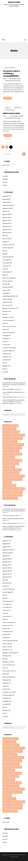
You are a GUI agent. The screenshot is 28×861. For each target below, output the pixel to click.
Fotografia (5, 293)
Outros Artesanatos (7, 320)
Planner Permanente (8, 332)
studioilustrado (8, 495)
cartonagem (7, 438)
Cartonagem (5, 260)
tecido (19, 495)
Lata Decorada (6, 299)
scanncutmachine (9, 485)
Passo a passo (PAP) (7, 326)
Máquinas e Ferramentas (10, 67)
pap (5, 476)
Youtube (4, 185)
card (21, 435)
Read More (7, 98)
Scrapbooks (5, 354)
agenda (6, 425)
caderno (6, 435)
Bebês (4, 254)
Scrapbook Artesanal (9, 110)
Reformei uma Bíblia (7, 389)
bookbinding (8, 432)
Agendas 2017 (6, 229)
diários (4, 275)
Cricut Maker (5, 263)
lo (12, 466)
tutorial (6, 498)
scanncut (7, 482)
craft (6, 441)
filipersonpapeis (8, 457)
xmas (14, 498)
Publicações (5, 335)
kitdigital (14, 463)
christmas (18, 438)
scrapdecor (5, 357)
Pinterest (4, 182)
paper (21, 476)
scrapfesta (5, 360)
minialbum (7, 473)
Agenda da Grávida (7, 205)
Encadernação (6, 287)
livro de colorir (6, 305)
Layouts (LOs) (6, 302)
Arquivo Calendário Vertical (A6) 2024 (12, 392)
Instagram (5, 179)
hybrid (6, 463)
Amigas (4, 241)
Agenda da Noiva (6, 208)
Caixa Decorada (6, 257)
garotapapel (8, 460)
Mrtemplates (14, 856)
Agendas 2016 (6, 226)
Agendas (4, 211)
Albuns (4, 235)
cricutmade (7, 444)
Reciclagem (5, 338)
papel (13, 476)
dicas (18, 448)
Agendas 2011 (5, 217)
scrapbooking (19, 488)
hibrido (18, 460)
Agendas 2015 (6, 223)
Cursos (4, 269)
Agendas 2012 (6, 220)
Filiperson (5, 290)
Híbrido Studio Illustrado (8, 296)
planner (18, 479)
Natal (3, 314)
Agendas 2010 (8, 107)
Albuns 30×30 (6, 238)
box (16, 432)
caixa (14, 435)
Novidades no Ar (17, 107)
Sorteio (4, 372)
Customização (6, 272)
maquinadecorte (8, 470)
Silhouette (5, 366)
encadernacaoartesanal (11, 451)
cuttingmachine (8, 448)
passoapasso (8, 479)
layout (6, 466)
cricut (14, 441)
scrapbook (7, 488)
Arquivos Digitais (6, 248)
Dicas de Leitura (6, 281)
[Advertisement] (14, 21)
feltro (18, 454)
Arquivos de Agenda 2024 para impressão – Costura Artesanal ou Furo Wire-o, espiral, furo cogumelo (13, 401)
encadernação (8, 454)
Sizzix (3, 369)
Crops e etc (5, 266)
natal (16, 473)
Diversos (4, 284)
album (15, 425)
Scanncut (5, 344)
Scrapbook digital (7, 351)
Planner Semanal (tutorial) (9, 397)
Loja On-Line (5, 165)
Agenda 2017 (5, 196)
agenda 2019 (5, 199)
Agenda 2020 (5, 202)
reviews (4, 341)
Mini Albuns (5, 311)
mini (18, 470)
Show (3, 363)
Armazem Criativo (7, 244)
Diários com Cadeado (8, 278)
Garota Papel (14, 2)
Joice (4, 78)
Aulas (3, 251)
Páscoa (4, 323)
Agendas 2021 (6, 232)
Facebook (5, 176)
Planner (4, 329)
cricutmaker (18, 444)
